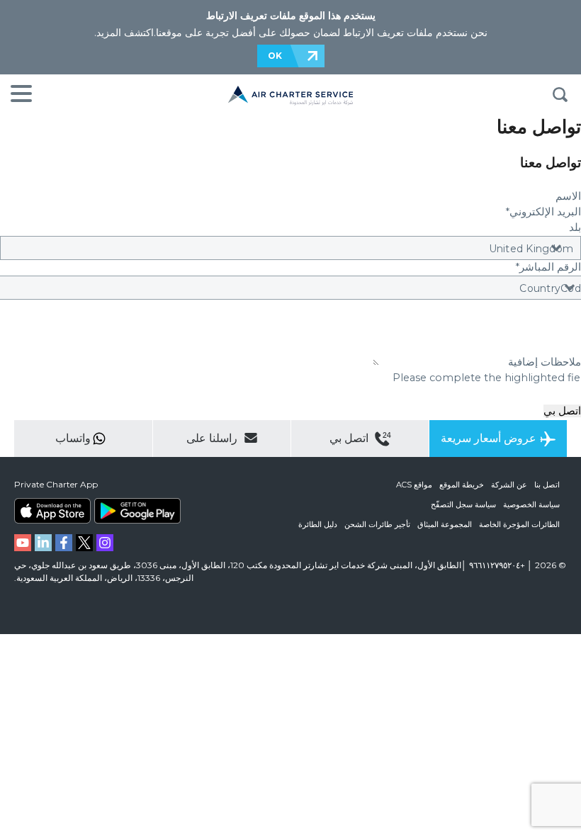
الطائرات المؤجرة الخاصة (519, 524)
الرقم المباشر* (548, 267)
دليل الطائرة (317, 524)
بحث (559, 94)
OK (275, 55)
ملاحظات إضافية (544, 362)
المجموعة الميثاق (444, 524)
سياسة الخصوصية (531, 504)
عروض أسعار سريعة (488, 438)
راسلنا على (213, 438)
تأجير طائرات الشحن (377, 524)
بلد (575, 227)
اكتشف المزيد (125, 32)
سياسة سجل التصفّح (463, 504)
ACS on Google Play (137, 511)
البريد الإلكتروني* (543, 211)
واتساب (73, 438)
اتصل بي (562, 411)
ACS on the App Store (52, 511)
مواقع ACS (414, 485)
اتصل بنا (547, 485)
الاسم (567, 196)
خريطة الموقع (461, 485)
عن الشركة (509, 485)
